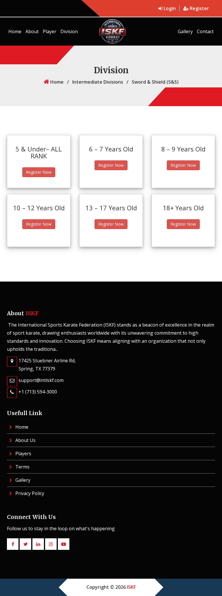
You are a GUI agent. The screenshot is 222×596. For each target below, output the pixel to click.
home (56, 82)
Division (69, 31)
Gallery (22, 480)
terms (21, 467)
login (169, 8)
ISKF (131, 587)
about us (25, 440)
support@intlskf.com (41, 380)
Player (49, 31)
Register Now (38, 172)
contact (205, 31)
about (32, 31)
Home (14, 31)
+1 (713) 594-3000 (37, 392)
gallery (185, 31)
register (198, 8)
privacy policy (29, 493)
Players (22, 453)
